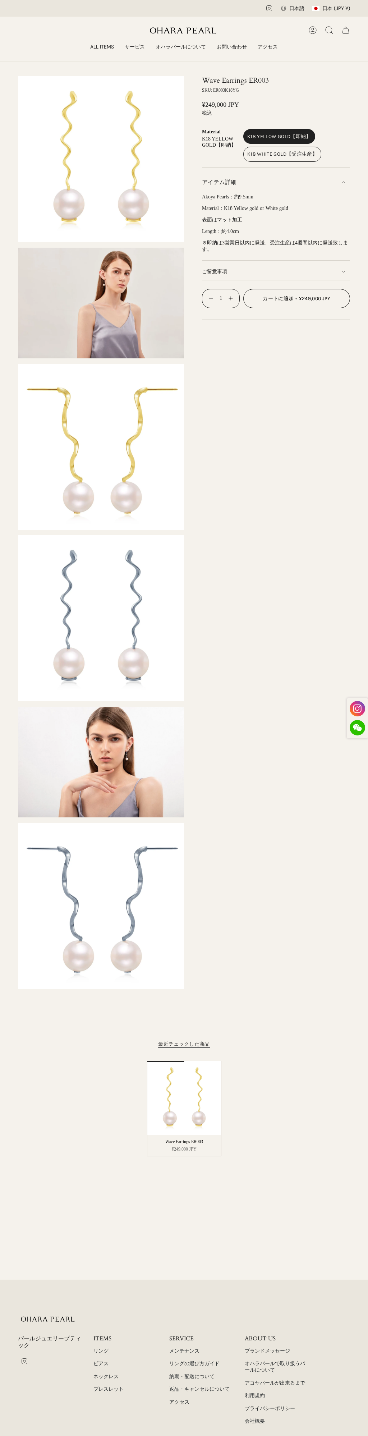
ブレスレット (108, 1389)
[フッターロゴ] (48, 1319)
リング (101, 1351)
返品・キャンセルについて (199, 1389)
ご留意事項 (214, 271)
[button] (134, 47)
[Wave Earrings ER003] (184, 1098)
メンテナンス (184, 1351)
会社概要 (255, 1421)
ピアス (101, 1363)
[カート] (345, 30)
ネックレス (106, 1376)
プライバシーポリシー (270, 1408)
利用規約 (255, 1395)
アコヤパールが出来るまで (275, 1383)
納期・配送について (192, 1376)
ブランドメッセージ (267, 1351)
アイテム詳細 (219, 182)
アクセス (179, 1402)
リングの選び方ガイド (194, 1363)
